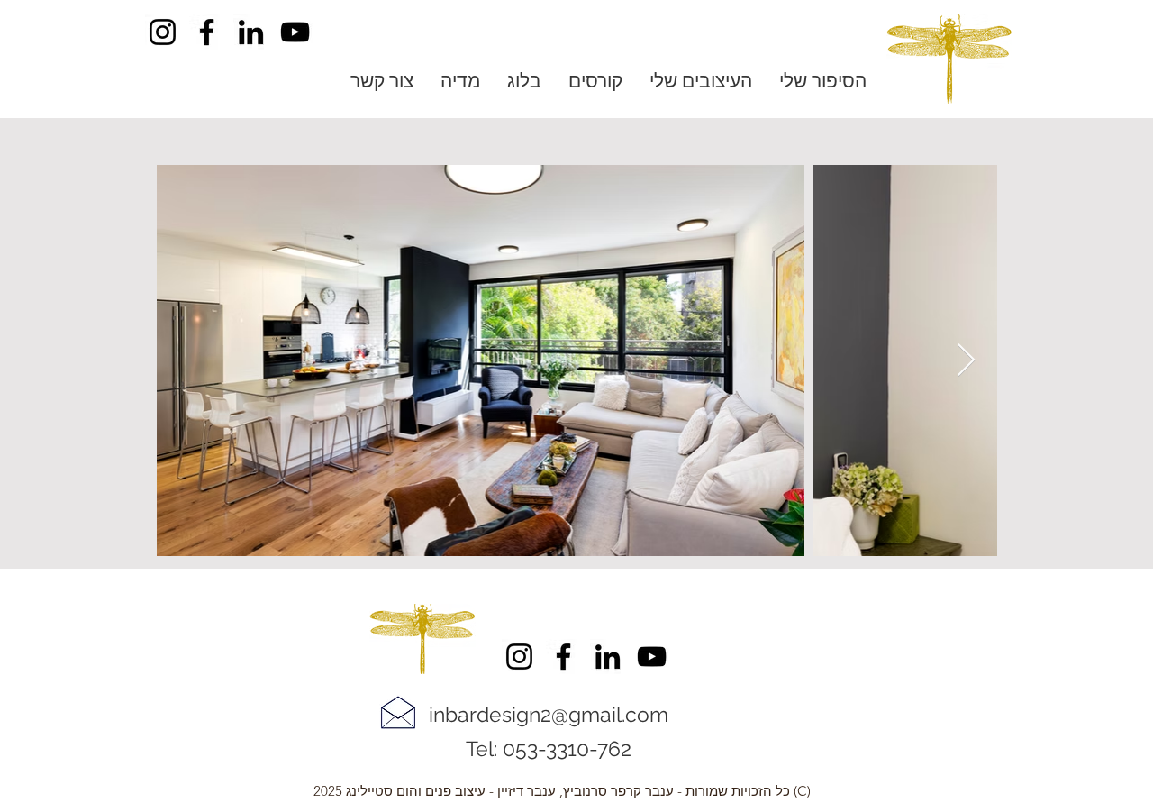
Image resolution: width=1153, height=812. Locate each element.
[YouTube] (295, 32)
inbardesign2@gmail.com (548, 714)
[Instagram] (162, 32)
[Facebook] (206, 32)
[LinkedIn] (250, 32)
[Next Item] (966, 361)
